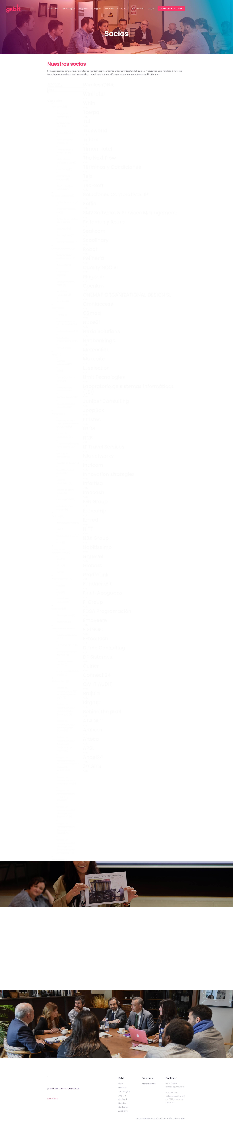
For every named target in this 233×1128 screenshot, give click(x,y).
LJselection (96, 368)
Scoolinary (95, 240)
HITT (88, 529)
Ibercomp (94, 510)
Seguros (122, 1095)
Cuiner (91, 666)
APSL (88, 748)
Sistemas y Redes (104, 221)
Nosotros (122, 1087)
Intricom (93, 465)
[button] (65, 106)
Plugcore (93, 276)
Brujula (91, 693)
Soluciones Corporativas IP (115, 194)
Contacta (123, 1107)
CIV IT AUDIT (97, 684)
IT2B (88, 437)
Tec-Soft (93, 185)
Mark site (94, 358)
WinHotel (94, 94)
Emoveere (95, 620)
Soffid (90, 203)
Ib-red (90, 520)
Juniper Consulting (106, 401)
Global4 (92, 565)
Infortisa (93, 483)
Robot (90, 249)
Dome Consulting (104, 647)
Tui (86, 121)
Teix (87, 176)
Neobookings (99, 340)
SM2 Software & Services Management (129, 212)
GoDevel (93, 556)
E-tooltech (95, 638)
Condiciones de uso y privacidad (150, 1118)
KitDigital (122, 1099)
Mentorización (149, 1083)
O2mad (92, 313)
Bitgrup (91, 702)
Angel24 (93, 757)
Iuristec (92, 419)
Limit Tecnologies (104, 377)
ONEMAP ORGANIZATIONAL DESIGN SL (127, 295)
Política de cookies (176, 1118)
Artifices (92, 729)
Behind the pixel (102, 711)
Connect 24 (97, 675)
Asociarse (123, 1111)
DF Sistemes (97, 656)
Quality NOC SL (101, 267)
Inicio (120, 1083)
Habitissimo (97, 547)
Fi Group (93, 602)
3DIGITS (92, 766)
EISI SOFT (93, 629)
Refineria (93, 258)
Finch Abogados (102, 592)
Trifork (90, 139)
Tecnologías (124, 1091)
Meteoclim (95, 349)
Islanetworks (98, 456)
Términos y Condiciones (112, 167)
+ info (85, 89)
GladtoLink (96, 574)
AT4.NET (92, 720)
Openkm (93, 285)
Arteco (91, 739)
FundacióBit (97, 583)
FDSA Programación (107, 611)
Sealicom (94, 231)
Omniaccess (98, 304)
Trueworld (95, 130)
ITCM (89, 428)
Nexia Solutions (101, 331)
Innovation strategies (109, 474)
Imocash (93, 492)
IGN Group (95, 501)
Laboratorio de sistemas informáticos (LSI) (128, 389)
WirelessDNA (98, 84)
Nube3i (91, 322)
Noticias (122, 1103)
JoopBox (93, 410)
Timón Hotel (97, 148)
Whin (89, 103)
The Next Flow (99, 158)
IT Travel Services (103, 446)
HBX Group (96, 538)
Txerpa (91, 112)
